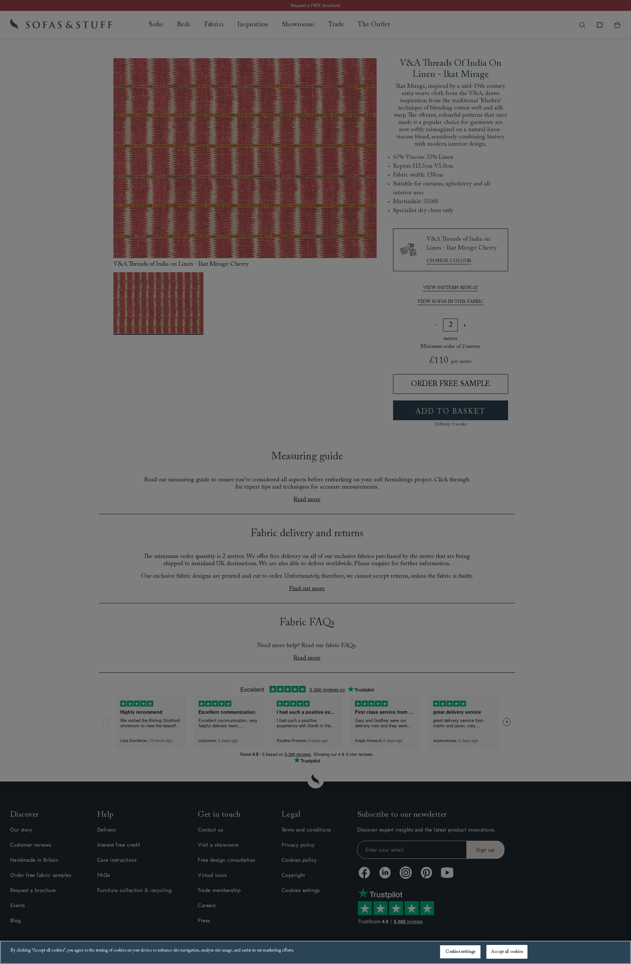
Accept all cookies (507, 952)
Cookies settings (460, 952)
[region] (315, 952)
